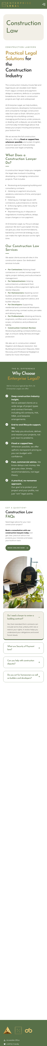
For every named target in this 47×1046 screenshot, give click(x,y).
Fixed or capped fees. (22, 443)
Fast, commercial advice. (24, 462)
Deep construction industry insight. (25, 398)
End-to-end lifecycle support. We (26, 426)
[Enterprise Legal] (16, 4)
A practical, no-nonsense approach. (24, 482)
